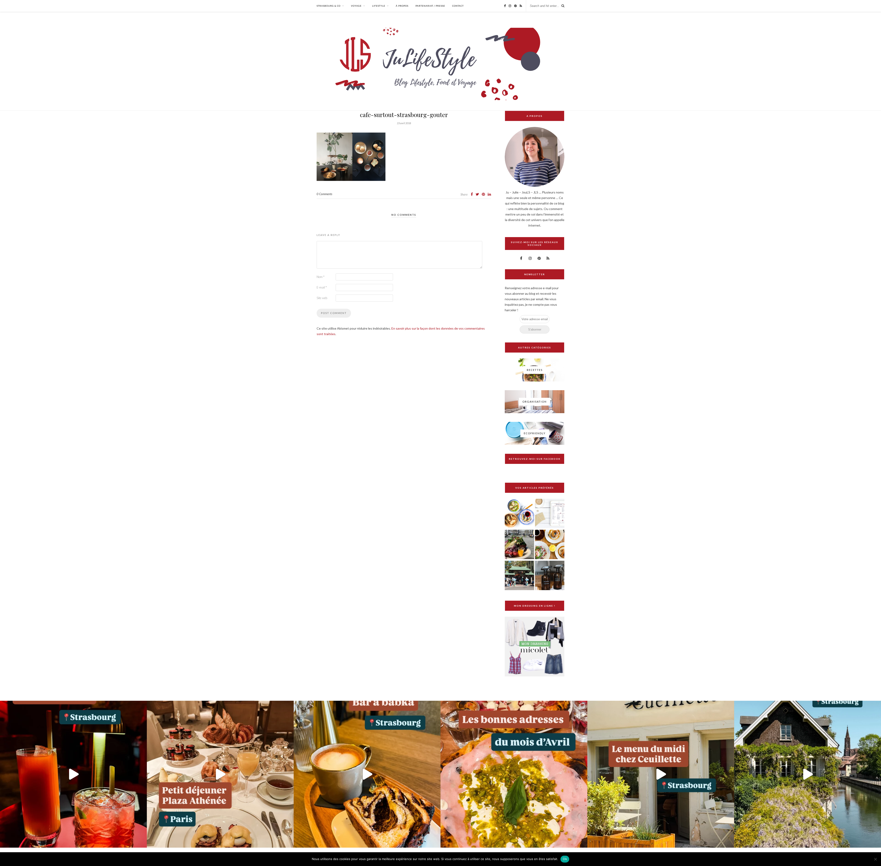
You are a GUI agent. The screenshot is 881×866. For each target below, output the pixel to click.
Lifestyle (378, 5)
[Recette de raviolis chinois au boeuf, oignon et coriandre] (519, 514)
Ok (565, 859)
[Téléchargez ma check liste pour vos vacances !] (549, 514)
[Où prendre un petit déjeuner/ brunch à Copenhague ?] (549, 545)
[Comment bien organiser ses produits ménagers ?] (549, 576)
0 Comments (324, 194)
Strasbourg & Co (328, 5)
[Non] (875, 859)
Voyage (356, 5)
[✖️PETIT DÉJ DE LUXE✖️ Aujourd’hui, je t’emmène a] (220, 774)
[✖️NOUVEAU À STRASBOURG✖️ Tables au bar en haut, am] (73, 774)
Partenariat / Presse (430, 5)
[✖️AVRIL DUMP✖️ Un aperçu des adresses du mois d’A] (513, 774)
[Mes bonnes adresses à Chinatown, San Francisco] (519, 576)
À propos (402, 5)
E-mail (322, 287)
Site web (322, 298)
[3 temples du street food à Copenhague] (519, 545)
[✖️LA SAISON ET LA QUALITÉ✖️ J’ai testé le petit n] (660, 774)
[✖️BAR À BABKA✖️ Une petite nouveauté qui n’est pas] (367, 774)
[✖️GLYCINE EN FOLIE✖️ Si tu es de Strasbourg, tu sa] (807, 774)
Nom (320, 277)
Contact (458, 5)
